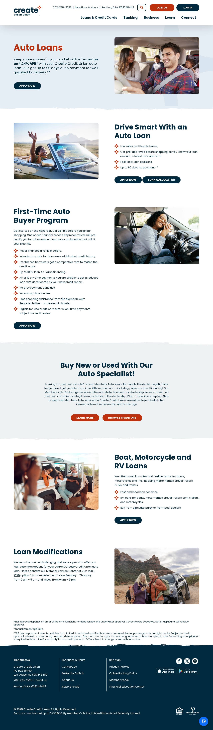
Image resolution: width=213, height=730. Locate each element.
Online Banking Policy (123, 673)
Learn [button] (170, 17)
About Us (68, 680)
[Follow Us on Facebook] (179, 661)
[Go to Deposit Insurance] (191, 711)
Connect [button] (188, 17)
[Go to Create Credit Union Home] (27, 15)
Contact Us (69, 667)
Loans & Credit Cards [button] (99, 17)
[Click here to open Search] (142, 7)
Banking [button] (130, 17)
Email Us (41, 680)
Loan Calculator (161, 180)
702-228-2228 (62, 7)
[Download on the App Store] (166, 671)
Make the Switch (73, 673)
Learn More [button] (85, 418)
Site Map (115, 660)
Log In (187, 7)
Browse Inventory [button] (122, 418)
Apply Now (128, 180)
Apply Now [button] (27, 86)
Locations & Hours (86, 7)
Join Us (162, 7)
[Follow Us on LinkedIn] (195, 661)
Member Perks (119, 680)
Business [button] (151, 17)
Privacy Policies (119, 667)
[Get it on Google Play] (188, 671)
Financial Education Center (126, 687)
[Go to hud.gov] (180, 711)
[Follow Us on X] (187, 661)
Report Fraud (70, 687)
